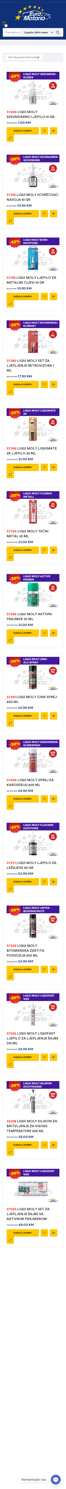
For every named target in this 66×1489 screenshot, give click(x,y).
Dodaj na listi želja (44, 130)
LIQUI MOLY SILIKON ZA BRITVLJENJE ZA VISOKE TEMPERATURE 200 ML (32, 1126)
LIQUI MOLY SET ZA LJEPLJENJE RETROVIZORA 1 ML (30, 365)
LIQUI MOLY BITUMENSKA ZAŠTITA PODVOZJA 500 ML (25, 950)
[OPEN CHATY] (56, 1479)
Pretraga (57, 32)
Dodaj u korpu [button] (23, 131)
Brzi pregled (53, 130)
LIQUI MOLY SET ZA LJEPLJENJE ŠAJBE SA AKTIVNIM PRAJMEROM (28, 1214)
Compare (10, 138)
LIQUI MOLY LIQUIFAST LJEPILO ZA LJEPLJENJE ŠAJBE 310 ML (32, 1038)
